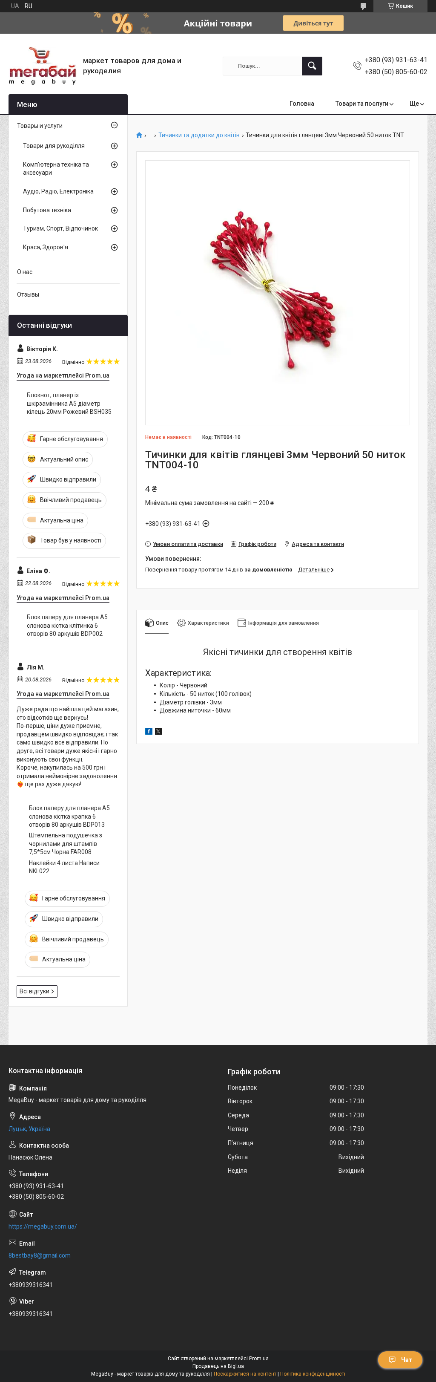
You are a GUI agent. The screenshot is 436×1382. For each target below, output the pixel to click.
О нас (24, 271)
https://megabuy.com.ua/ (43, 1226)
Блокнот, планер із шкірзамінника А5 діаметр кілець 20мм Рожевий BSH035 (69, 403)
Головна (302, 103)
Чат (406, 1359)
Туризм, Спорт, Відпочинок (60, 228)
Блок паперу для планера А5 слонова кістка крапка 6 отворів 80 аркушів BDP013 (69, 816)
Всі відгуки (34, 991)
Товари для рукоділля (54, 145)
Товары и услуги (40, 125)
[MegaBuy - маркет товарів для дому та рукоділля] (43, 65)
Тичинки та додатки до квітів (199, 135)
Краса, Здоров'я (45, 247)
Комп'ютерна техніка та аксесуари (56, 168)
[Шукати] (312, 66)
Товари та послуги (362, 103)
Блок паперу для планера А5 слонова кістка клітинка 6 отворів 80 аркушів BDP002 (67, 625)
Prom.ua (259, 1359)
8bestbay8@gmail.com (40, 1255)
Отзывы (28, 294)
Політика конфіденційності (312, 1374)
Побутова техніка (47, 210)
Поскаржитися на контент (245, 1374)
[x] (158, 732)
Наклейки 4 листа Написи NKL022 (64, 867)
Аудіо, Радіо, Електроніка (58, 191)
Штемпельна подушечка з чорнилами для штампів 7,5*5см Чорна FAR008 (65, 843)
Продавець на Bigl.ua (218, 1366)
